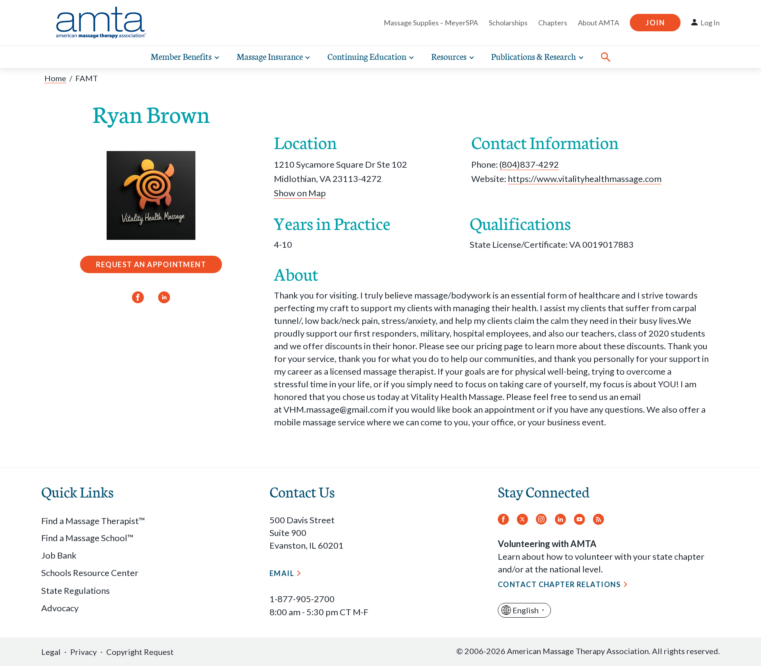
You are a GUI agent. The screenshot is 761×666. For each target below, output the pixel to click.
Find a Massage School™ (87, 537)
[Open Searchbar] (605, 57)
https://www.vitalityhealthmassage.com (585, 178)
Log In (710, 22)
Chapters (552, 22)
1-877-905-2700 (302, 598)
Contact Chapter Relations (559, 584)
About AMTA (598, 22)
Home (55, 78)
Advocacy (59, 608)
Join (655, 22)
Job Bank (58, 555)
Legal (51, 651)
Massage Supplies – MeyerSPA (431, 22)
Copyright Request (140, 651)
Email (282, 573)
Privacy (83, 651)
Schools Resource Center (89, 572)
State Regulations (75, 590)
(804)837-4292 (529, 164)
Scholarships (508, 22)
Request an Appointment (151, 264)
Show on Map (300, 193)
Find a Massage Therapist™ (93, 520)
